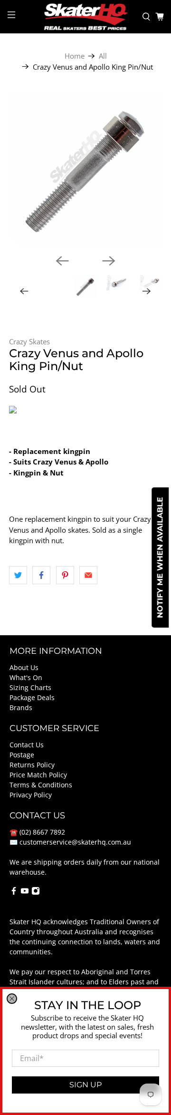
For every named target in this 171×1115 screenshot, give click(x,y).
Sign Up (85, 1084)
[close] (12, 998)
